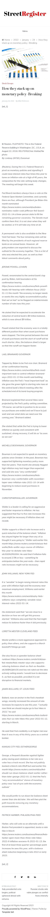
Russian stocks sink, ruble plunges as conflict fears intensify (37, 892)
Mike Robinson (23, 101)
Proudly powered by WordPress (16, 909)
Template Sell (8, 912)
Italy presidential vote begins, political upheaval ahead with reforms (11, 894)
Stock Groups (7, 83)
